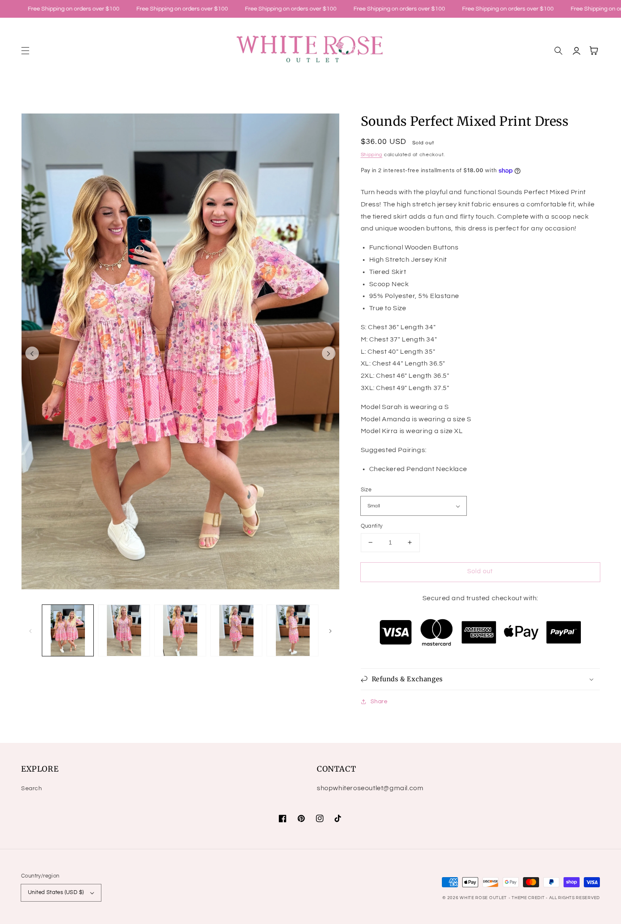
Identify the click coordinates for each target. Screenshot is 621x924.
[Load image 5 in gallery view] (293, 630)
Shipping (372, 154)
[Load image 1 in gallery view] (68, 630)
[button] (25, 50)
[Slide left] (32, 353)
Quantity (372, 526)
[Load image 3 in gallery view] (180, 630)
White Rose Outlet (483, 898)
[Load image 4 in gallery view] (236, 630)
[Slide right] (328, 353)
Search (31, 788)
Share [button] (379, 702)
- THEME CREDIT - (529, 898)
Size (366, 490)
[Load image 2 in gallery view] (124, 630)
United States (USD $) (56, 892)
